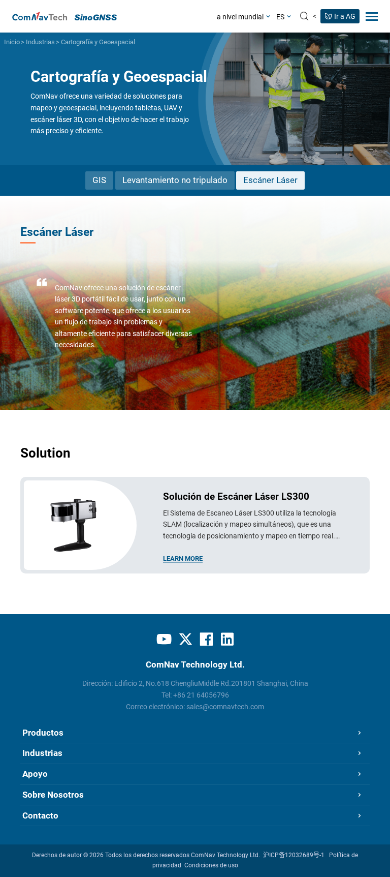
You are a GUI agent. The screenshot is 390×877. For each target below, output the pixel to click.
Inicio (12, 42)
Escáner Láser (270, 180)
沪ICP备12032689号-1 (293, 855)
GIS (99, 180)
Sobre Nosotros (53, 795)
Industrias (40, 42)
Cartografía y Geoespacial (98, 42)
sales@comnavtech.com (225, 707)
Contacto (40, 815)
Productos (42, 733)
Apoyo (35, 774)
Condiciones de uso (211, 865)
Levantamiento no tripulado (175, 180)
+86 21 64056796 (201, 695)
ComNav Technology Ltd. (225, 855)
